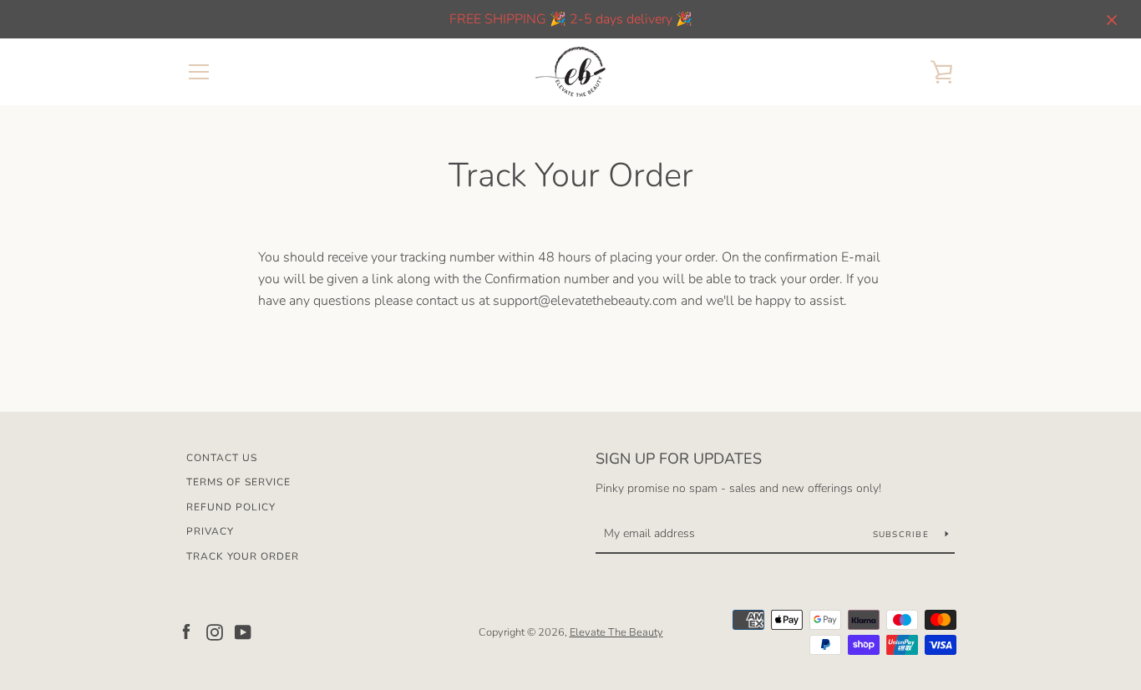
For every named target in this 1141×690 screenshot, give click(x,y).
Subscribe (903, 534)
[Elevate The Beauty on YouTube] (243, 631)
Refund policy (231, 507)
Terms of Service (238, 482)
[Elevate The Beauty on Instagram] (214, 631)
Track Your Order (242, 556)
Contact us (221, 457)
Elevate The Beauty (616, 632)
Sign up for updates (679, 459)
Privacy (210, 531)
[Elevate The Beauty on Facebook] (186, 631)
